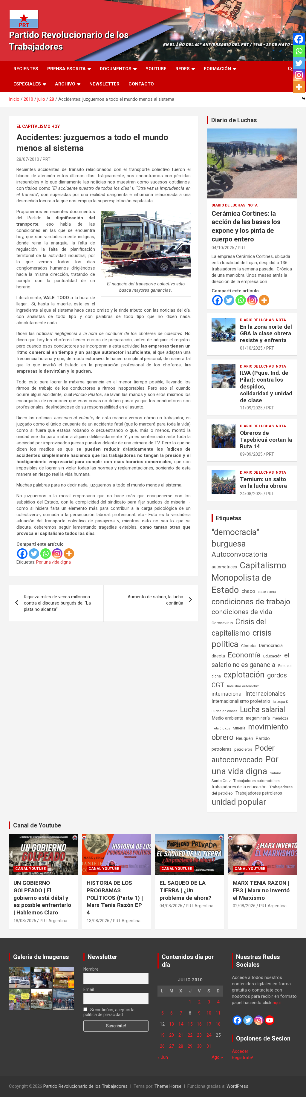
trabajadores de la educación (239, 786)
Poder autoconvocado (243, 754)
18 (218, 1024)
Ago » (217, 1057)
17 (208, 1024)
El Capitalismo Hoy (38, 126)
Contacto (141, 84)
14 (180, 1024)
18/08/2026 (24, 920)
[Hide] (303, 98)
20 (171, 1035)
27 (171, 1046)
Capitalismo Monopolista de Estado (249, 577)
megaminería (258, 718)
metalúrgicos (221, 728)
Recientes (25, 68)
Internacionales (265, 693)
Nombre (91, 969)
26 (162, 1046)
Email (88, 989)
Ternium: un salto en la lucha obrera (263, 482)
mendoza (280, 718)
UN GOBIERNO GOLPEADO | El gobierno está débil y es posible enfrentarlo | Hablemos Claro (42, 897)
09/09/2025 (251, 454)
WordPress (237, 1086)
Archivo (65, 84)
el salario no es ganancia (251, 659)
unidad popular (239, 802)
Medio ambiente (227, 718)
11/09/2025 (251, 408)
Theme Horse (167, 1086)
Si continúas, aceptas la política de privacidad (109, 1012)
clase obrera (267, 592)
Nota (252, 205)
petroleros (243, 749)
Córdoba (248, 645)
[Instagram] (57, 553)
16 (199, 1024)
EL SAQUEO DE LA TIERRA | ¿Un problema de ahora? (185, 890)
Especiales (27, 84)
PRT (47, 159)
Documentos (115, 68)
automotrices (224, 566)
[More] (69, 553)
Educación (272, 656)
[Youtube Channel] (269, 1020)
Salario (275, 773)
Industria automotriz (243, 686)
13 (171, 1024)
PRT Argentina (53, 920)
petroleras (222, 749)
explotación (244, 675)
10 (208, 1013)
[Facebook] (22, 553)
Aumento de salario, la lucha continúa (155, 600)
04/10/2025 (223, 247)
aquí (277, 1002)
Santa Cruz (221, 780)
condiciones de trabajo (251, 601)
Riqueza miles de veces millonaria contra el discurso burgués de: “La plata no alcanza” (57, 603)
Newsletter (104, 84)
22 (190, 1035)
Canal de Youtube (37, 825)
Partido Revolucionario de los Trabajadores (85, 1086)
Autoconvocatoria (239, 554)
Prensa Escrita (66, 68)
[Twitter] (34, 553)
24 (208, 1035)
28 (180, 1046)
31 (208, 1046)
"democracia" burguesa (235, 538)
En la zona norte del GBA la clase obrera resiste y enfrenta (266, 333)
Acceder (240, 1051)
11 (218, 1013)
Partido (263, 738)
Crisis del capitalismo (239, 627)
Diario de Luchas (234, 120)
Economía (244, 655)
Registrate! (242, 1057)
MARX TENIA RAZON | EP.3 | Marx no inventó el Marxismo (261, 890)
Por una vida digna (53, 562)
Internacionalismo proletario (241, 701)
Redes (182, 68)
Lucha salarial (262, 709)
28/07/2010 (27, 159)
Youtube (156, 68)
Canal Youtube (30, 869)
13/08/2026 (98, 920)
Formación (217, 68)
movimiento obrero (250, 732)
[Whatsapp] (45, 553)
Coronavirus (222, 622)
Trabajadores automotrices (256, 780)
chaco (248, 591)
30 (199, 1046)
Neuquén (244, 738)
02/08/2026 (244, 905)
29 (190, 1046)
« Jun (162, 1057)
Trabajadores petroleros (258, 793)
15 (190, 1024)
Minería (239, 728)
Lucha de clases (224, 711)
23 (199, 1035)
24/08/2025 (251, 493)
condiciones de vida (242, 612)
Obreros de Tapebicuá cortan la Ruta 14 (266, 439)
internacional (227, 694)
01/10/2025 (251, 348)
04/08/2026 (171, 905)
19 (162, 1035)
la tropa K (280, 702)
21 (180, 1035)
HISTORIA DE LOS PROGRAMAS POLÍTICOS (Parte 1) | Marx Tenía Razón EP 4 (115, 897)
